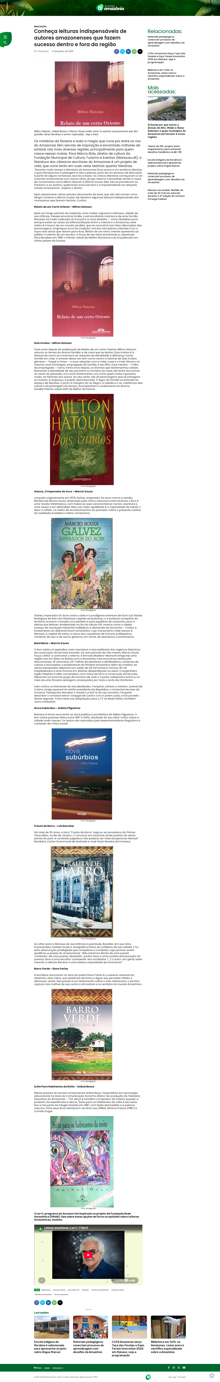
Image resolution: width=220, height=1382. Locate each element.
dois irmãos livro (74, 1290)
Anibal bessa (46, 1290)
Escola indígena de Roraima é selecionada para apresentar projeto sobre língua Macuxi (165, 162)
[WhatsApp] (134, 51)
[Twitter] (122, 51)
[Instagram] (174, 1368)
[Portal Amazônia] (110, 8)
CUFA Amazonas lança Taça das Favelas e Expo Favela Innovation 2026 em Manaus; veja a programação (166, 58)
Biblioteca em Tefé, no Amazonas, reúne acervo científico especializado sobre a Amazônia (166, 74)
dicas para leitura (59, 1290)
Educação (40, 27)
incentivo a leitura (117, 1290)
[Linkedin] (128, 51)
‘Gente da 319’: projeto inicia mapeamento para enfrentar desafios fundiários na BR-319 (165, 149)
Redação (44, 51)
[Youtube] (184, 1368)
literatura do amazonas (43, 1294)
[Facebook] (116, 51)
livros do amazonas (61, 1294)
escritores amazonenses (100, 1290)
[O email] (140, 51)
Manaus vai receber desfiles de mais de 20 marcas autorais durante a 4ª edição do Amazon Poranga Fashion (166, 194)
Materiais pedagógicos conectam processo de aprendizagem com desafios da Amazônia (166, 41)
